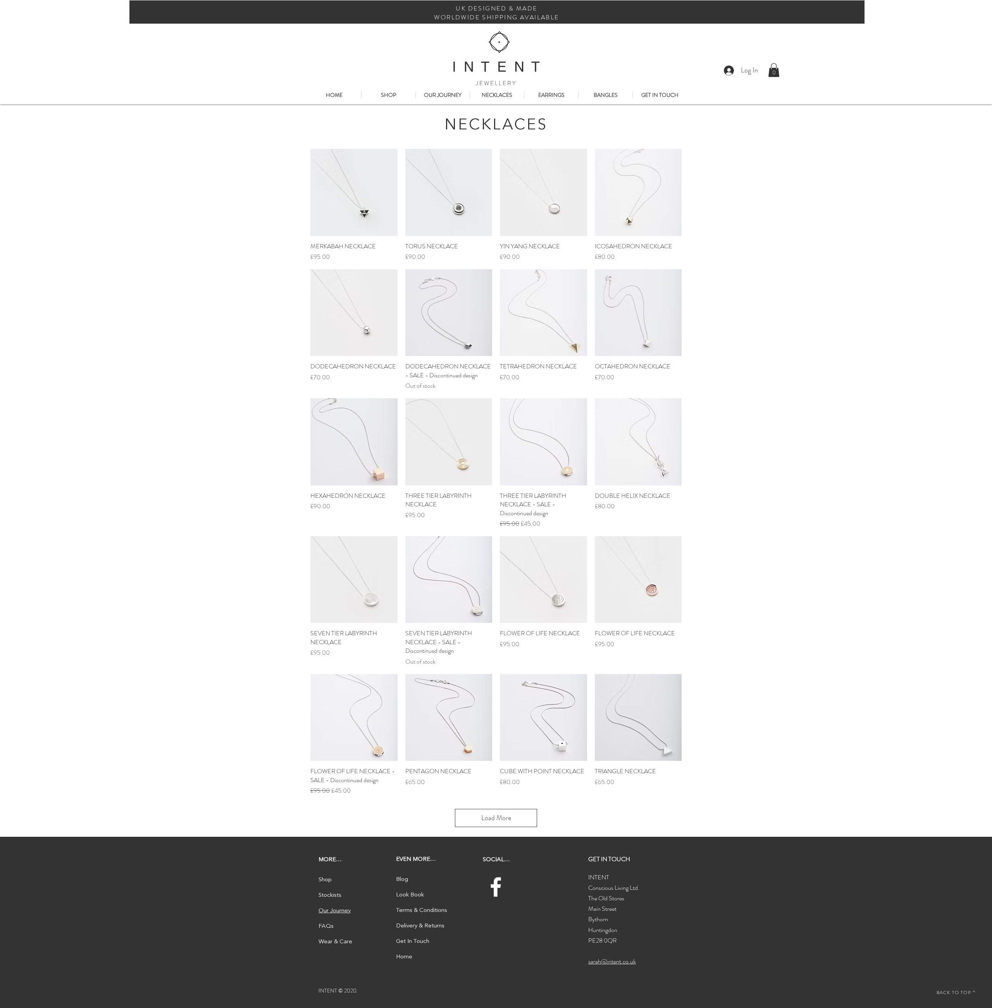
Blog (402, 879)
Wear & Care (335, 942)
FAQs (326, 926)
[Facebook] (496, 887)
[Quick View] (354, 192)
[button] (774, 70)
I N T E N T (496, 66)
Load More (496, 818)
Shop (325, 880)
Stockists (330, 895)
